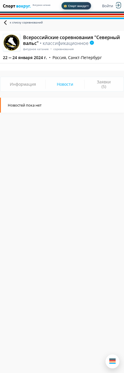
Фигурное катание (41, 5)
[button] (112, 361)
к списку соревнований (26, 22)
